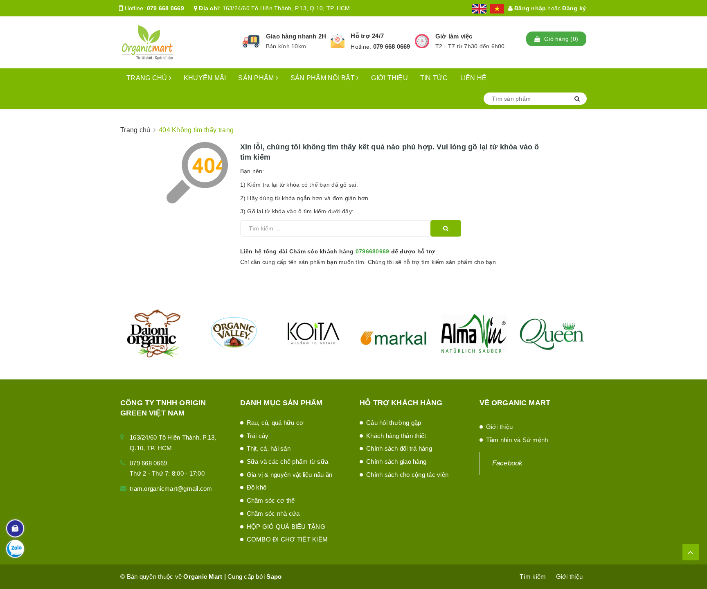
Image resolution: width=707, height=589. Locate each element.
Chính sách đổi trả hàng (399, 448)
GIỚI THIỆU (389, 77)
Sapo (273, 576)
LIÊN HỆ (473, 77)
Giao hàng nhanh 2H (296, 36)
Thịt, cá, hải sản (268, 448)
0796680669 (373, 251)
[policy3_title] (422, 41)
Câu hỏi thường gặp (393, 422)
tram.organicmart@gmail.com (171, 488)
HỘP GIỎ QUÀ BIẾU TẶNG (286, 526)
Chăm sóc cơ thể (271, 500)
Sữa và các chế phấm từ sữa (288, 461)
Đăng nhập (529, 8)
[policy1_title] (251, 41)
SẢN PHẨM (256, 77)
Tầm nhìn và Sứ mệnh (517, 439)
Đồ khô (257, 487)
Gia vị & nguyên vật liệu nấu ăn (290, 474)
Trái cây (258, 435)
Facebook (507, 463)
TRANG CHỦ (147, 77)
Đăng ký (574, 8)
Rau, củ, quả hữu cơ (275, 422)
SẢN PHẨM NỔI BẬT (323, 77)
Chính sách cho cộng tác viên (407, 474)
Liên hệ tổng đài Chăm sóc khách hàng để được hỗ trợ (337, 251)
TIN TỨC (434, 77)
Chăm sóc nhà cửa (273, 513)
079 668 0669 (165, 8)
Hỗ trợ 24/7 (367, 35)
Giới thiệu (499, 426)
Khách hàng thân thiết (396, 435)
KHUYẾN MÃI (205, 77)
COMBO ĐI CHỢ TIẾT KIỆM (287, 539)
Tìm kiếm (533, 576)
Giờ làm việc (454, 36)
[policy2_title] (337, 41)
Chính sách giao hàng (396, 461)
